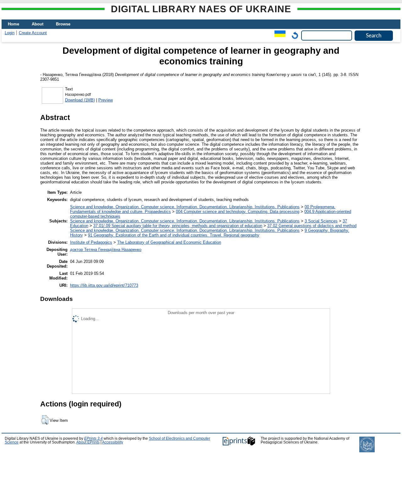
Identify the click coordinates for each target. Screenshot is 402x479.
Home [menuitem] (13, 24)
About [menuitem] (37, 24)
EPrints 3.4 (93, 438)
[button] (44, 420)
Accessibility (112, 442)
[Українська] (278, 35)
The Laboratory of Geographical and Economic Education (169, 242)
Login (9, 32)
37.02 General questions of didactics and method (311, 225)
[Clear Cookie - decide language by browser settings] (293, 35)
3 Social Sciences (321, 221)
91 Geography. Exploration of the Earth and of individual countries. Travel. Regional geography (173, 235)
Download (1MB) (80, 100)
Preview (105, 100)
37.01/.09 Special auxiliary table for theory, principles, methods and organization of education (177, 225)
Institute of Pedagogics (91, 242)
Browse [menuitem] (63, 24)
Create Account (33, 32)
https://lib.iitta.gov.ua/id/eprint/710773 (104, 285)
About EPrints (88, 442)
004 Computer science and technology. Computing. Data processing (237, 211)
